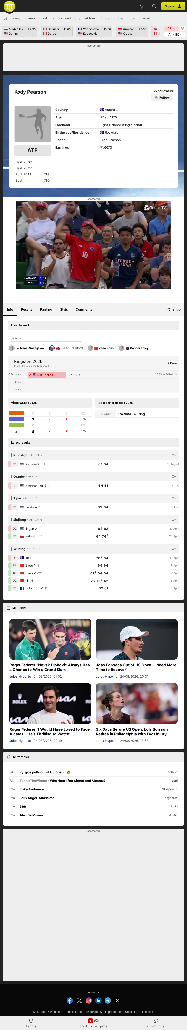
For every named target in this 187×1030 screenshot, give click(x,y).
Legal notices (113, 1012)
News (16, 18)
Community (156, 1026)
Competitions (70, 18)
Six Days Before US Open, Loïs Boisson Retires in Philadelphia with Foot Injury (132, 731)
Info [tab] (10, 309)
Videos (90, 18)
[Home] (5, 18)
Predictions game (93, 1026)
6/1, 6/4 (75, 375)
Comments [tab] (84, 309)
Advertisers (55, 1012)
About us (39, 1012)
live (171, 28)
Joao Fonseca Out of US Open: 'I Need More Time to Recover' (136, 667)
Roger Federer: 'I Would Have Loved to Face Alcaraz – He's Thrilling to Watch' (49, 731)
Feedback (148, 1012)
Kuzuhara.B (45, 375)
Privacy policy (93, 1012)
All (174, 34)
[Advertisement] (93, 59)
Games (30, 18)
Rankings (48, 18)
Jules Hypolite (20, 676)
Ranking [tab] (46, 309)
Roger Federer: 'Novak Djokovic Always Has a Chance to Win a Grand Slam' (49, 667)
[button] (154, 6)
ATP (32, 150)
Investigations (112, 18)
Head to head (139, 18)
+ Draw (172, 363)
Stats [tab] (64, 309)
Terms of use (73, 1012)
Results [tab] (26, 309)
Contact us (132, 1012)
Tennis (31, 1026)
